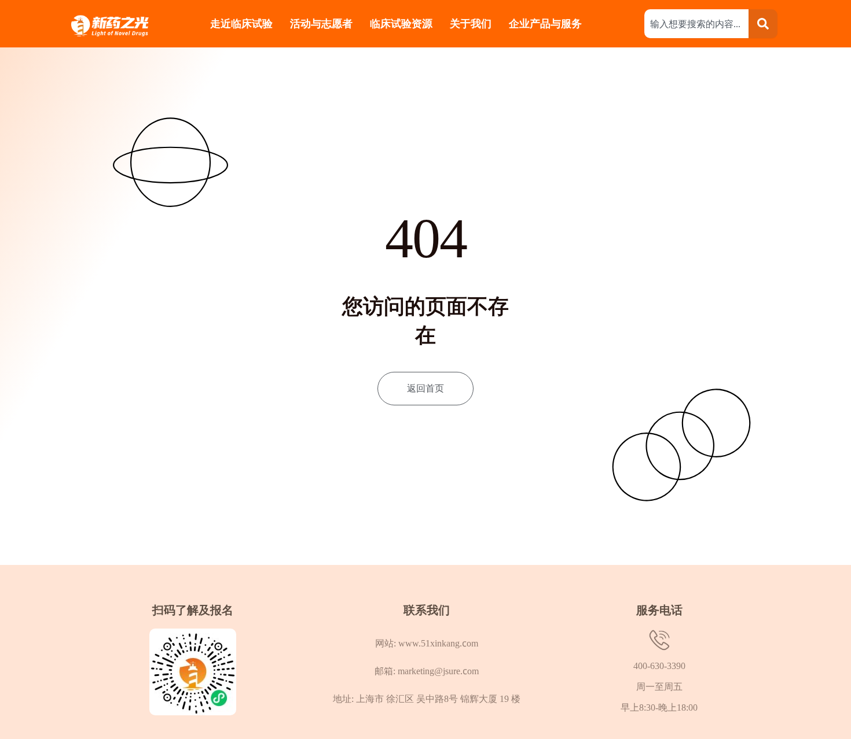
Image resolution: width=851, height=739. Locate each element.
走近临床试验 (241, 23)
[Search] (763, 23)
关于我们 (470, 23)
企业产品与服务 (547, 23)
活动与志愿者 (321, 23)
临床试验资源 (401, 23)
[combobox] (696, 23)
